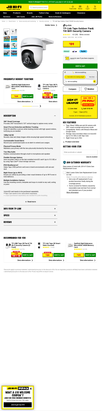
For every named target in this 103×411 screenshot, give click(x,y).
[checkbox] (63, 171)
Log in (72, 58)
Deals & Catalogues (63, 13)
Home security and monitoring (27, 21)
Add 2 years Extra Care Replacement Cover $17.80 (81, 174)
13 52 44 (69, 2)
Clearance (81, 13)
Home (3, 21)
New (5, 13)
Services (6, 17)
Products (17, 13)
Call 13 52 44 (88, 109)
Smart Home (12, 21)
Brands (30, 13)
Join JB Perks (36, 17)
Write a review (84, 35)
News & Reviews (55, 17)
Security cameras (44, 21)
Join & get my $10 (17, 405)
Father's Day (44, 13)
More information (72, 192)
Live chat (58, 2)
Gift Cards (21, 17)
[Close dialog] (31, 389)
